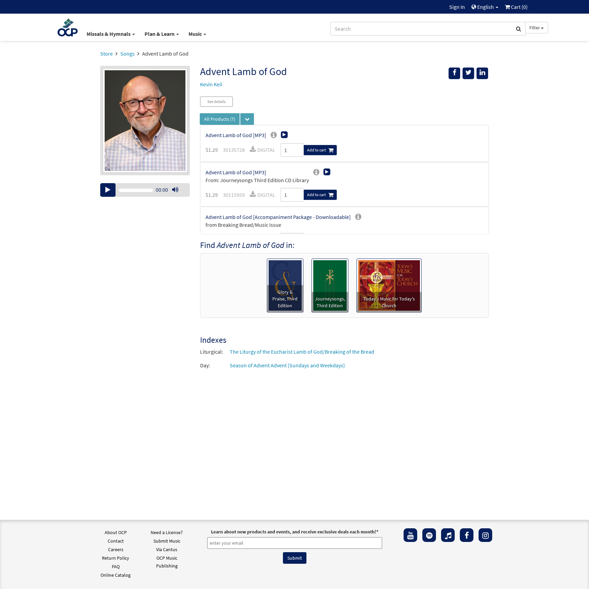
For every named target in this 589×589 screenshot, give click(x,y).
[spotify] (429, 535)
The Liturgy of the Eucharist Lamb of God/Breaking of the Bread (302, 351)
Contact (116, 541)
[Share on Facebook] (454, 73)
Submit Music (166, 541)
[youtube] (410, 535)
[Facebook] (466, 535)
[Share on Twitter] (468, 73)
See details (216, 101)
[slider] (178, 196)
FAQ (116, 566)
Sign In (457, 6)
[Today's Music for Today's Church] (389, 284)
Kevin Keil (211, 84)
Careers (115, 549)
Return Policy (115, 558)
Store (106, 53)
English (485, 6)
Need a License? (167, 532)
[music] (448, 535)
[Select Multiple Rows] (247, 119)
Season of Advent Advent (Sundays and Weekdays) (287, 365)
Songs (127, 53)
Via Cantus (166, 549)
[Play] (108, 190)
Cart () (519, 6)
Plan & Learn (160, 33)
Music (195, 33)
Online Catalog (116, 575)
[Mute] (175, 190)
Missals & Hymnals (109, 33)
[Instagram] (485, 535)
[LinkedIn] (482, 73)
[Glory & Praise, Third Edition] (285, 284)
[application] (145, 190)
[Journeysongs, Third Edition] (330, 284)
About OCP (116, 532)
